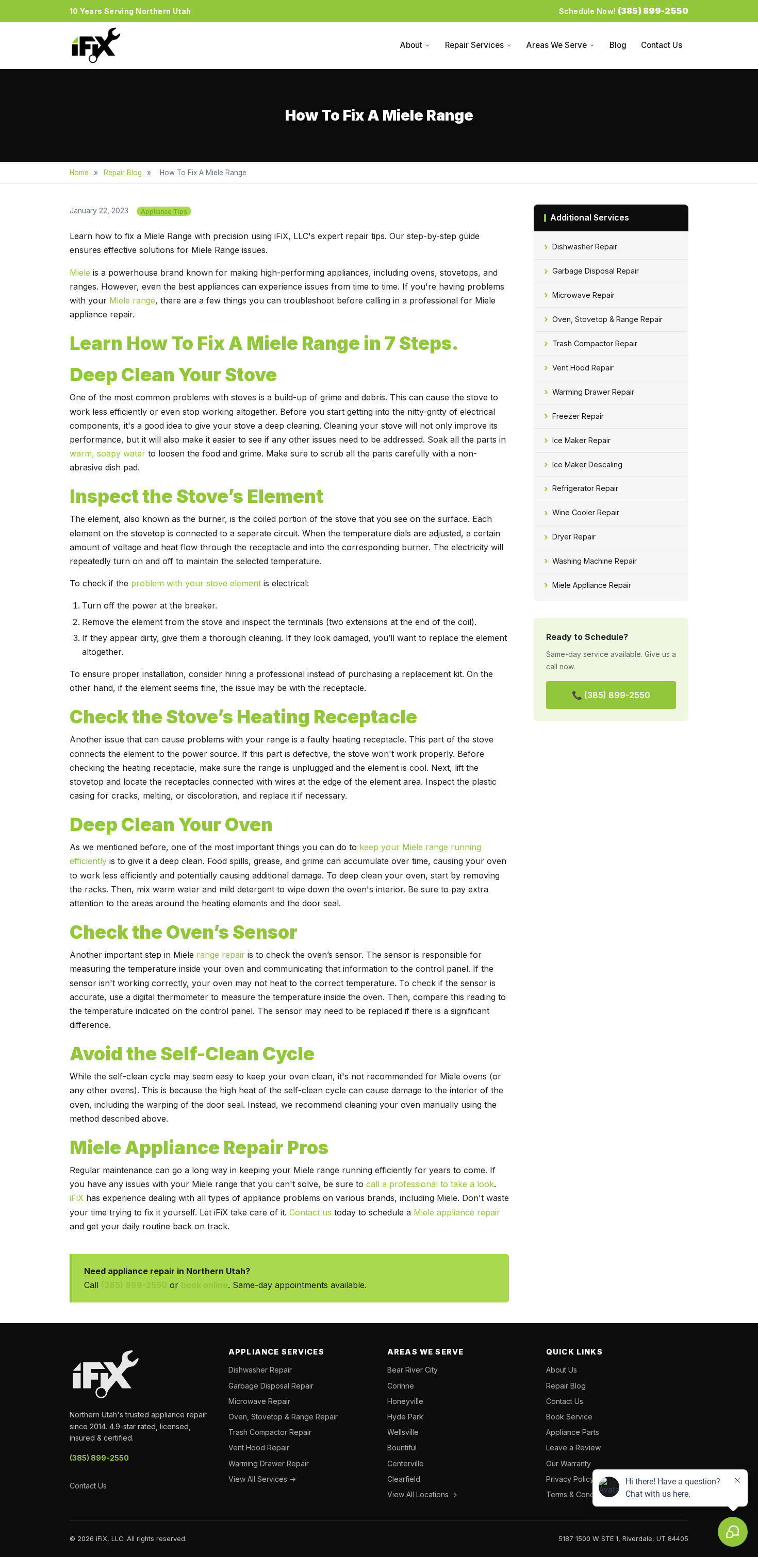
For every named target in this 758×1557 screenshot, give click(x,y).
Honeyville (405, 1401)
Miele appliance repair (457, 1212)
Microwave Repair (583, 295)
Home (79, 172)
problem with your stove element (196, 583)
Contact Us (661, 45)
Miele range (132, 300)
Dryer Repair (574, 536)
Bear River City (412, 1369)
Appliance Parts (572, 1432)
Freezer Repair (578, 416)
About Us (561, 1369)
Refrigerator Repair (585, 488)
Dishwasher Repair (584, 246)
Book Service (569, 1416)
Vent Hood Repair (583, 367)
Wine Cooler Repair (585, 512)
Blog (618, 45)
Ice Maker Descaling (587, 464)
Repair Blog (123, 172)
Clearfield (403, 1479)
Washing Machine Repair (594, 560)
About (411, 45)
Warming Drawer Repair (593, 391)
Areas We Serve (556, 45)
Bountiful (402, 1447)
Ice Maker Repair (581, 440)
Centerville (405, 1463)
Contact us (310, 1212)
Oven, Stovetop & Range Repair (607, 319)
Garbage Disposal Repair (595, 270)
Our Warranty (568, 1463)
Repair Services (474, 45)
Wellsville (403, 1432)
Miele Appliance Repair (591, 585)
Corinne (400, 1385)
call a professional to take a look (430, 1184)
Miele (80, 272)
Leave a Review (573, 1447)
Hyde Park (405, 1416)
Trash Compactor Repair (594, 343)
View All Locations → (422, 1494)
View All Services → (262, 1479)
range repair (220, 955)
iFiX (77, 1198)
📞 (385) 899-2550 (611, 695)
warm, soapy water (107, 453)
